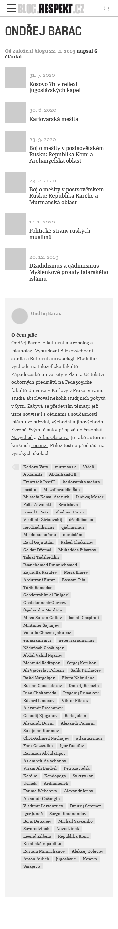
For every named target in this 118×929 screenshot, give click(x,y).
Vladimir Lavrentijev (43, 806)
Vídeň (88, 467)
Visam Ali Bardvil (40, 768)
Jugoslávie (66, 858)
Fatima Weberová (40, 791)
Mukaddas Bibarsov (77, 549)
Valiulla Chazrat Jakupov (47, 632)
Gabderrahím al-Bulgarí (46, 595)
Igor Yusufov (72, 745)
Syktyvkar (83, 776)
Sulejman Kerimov (41, 730)
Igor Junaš (33, 813)
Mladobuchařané (39, 534)
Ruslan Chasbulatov (42, 685)
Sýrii (20, 406)
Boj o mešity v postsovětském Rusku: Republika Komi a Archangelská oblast (67, 154)
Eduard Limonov (39, 700)
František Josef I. (39, 482)
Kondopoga (55, 776)
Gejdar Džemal (37, 549)
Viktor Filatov (75, 700)
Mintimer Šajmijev (41, 625)
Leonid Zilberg (37, 836)
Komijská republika (42, 843)
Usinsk (30, 783)
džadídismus (81, 519)
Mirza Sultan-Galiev (42, 617)
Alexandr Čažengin (41, 798)
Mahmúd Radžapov (41, 663)
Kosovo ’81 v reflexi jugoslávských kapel (55, 87)
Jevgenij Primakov (81, 693)
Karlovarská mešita (54, 119)
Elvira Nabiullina (78, 678)
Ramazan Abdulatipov (44, 753)
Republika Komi (73, 836)
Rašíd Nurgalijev (39, 678)
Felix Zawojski (37, 504)
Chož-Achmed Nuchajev (46, 738)
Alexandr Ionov (78, 791)
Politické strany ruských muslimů (60, 234)
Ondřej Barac (46, 313)
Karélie (30, 776)
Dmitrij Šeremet (85, 806)
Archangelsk (56, 783)
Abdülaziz (32, 474)
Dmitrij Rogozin (84, 685)
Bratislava (68, 504)
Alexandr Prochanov (43, 708)
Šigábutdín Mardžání (43, 610)
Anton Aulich (36, 858)
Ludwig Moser (89, 497)
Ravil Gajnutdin (38, 542)
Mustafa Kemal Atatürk (46, 497)
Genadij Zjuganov (40, 715)
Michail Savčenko (75, 821)
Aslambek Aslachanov (44, 761)
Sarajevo (31, 866)
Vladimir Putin (69, 512)
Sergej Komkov (81, 663)
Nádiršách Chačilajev (43, 647)
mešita (29, 489)
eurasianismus (37, 640)
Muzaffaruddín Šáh (61, 489)
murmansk (65, 467)
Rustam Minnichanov (44, 851)
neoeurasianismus (76, 640)
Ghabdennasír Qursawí (45, 602)
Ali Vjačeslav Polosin (43, 670)
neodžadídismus (38, 527)
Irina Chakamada (39, 693)
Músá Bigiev (76, 572)
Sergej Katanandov (67, 813)
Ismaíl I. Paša (36, 512)
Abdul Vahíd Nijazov (42, 655)
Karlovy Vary (35, 467)
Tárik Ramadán (38, 587)
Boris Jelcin (75, 715)
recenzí (39, 445)
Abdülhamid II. (63, 474)
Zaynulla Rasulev (40, 572)
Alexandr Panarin (78, 723)
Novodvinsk (67, 828)
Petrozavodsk (77, 768)
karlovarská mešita (81, 482)
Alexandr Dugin (38, 723)
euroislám (72, 534)
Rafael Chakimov (77, 542)
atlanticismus (89, 738)
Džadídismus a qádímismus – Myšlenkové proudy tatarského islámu (69, 272)
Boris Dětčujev (37, 821)
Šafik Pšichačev (86, 670)
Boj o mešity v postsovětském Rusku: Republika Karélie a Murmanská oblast (67, 195)
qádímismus (73, 527)
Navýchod (22, 437)
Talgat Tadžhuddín (41, 557)
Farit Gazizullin (38, 745)
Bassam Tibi (73, 580)
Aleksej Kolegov (87, 851)
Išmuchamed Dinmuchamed (50, 565)
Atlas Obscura (53, 437)
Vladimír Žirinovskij (42, 519)
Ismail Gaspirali (84, 617)
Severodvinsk (36, 828)
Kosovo (90, 858)
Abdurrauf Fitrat (39, 580)
